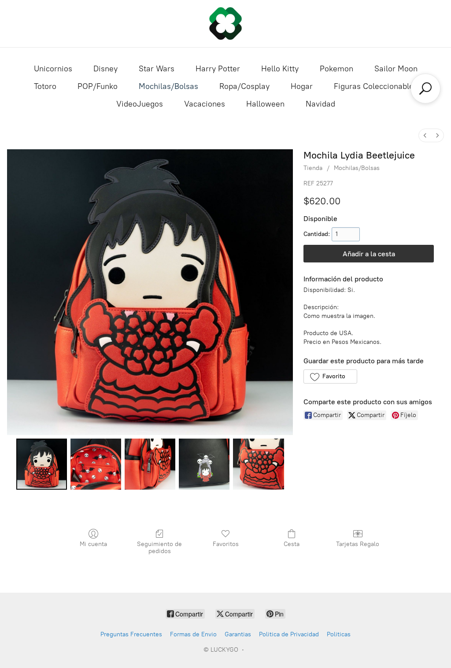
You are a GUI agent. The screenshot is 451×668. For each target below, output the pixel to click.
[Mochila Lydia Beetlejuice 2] (150, 464)
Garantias (238, 634)
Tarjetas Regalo (357, 544)
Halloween (265, 104)
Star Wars (156, 69)
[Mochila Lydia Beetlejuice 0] (41, 464)
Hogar (302, 86)
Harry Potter (218, 69)
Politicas (339, 634)
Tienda (312, 168)
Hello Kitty (280, 69)
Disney (105, 69)
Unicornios (53, 69)
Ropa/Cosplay (244, 86)
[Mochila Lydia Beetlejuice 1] (95, 464)
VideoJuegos (139, 104)
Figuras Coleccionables (376, 86)
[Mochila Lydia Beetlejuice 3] (204, 464)
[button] (330, 376)
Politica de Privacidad (289, 634)
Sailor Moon (396, 69)
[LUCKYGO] (225, 23)
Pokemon (336, 69)
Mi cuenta (93, 544)
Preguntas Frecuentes (131, 634)
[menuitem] (425, 135)
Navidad (320, 104)
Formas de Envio (193, 634)
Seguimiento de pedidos (159, 547)
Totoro (45, 86)
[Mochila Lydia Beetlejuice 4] (258, 464)
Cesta (291, 544)
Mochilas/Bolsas (168, 86)
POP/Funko (98, 86)
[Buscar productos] (425, 88)
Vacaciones (204, 104)
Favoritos (226, 544)
